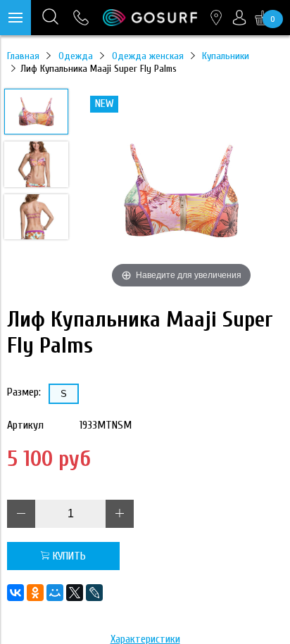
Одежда (75, 56)
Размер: (24, 392)
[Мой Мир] (54, 592)
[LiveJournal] (94, 592)
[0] (262, 17)
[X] (74, 592)
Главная (23, 56)
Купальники (225, 56)
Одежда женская (148, 56)
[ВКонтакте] (15, 592)
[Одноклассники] (35, 592)
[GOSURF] (150, 17)
